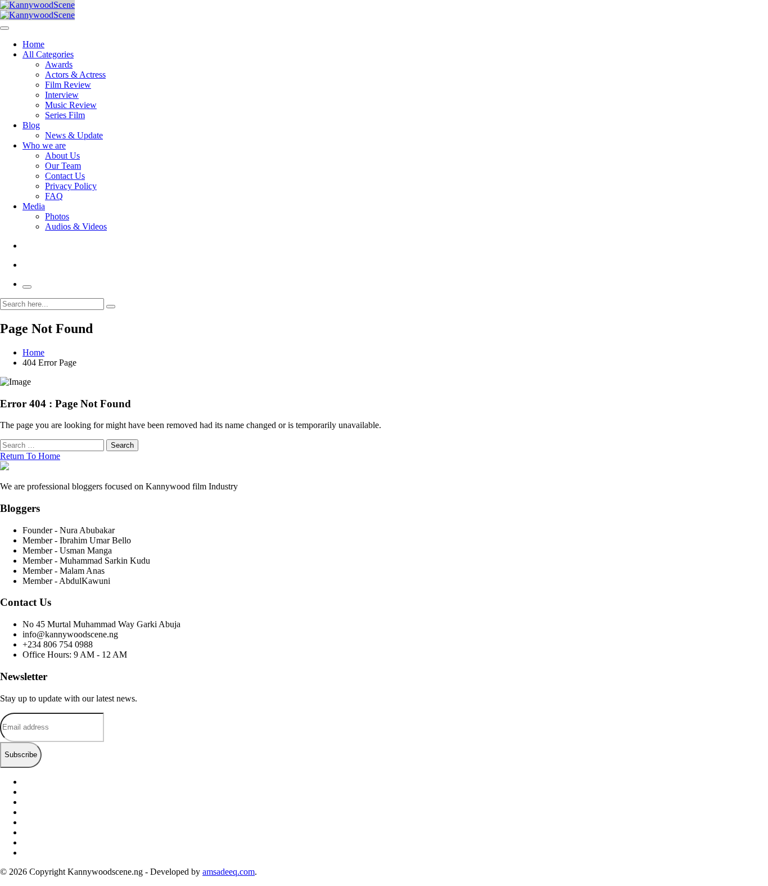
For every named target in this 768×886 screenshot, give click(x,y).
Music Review (71, 105)
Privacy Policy (71, 186)
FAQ (54, 196)
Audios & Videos (76, 226)
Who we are (44, 145)
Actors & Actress (75, 74)
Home (33, 44)
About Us (62, 155)
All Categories (48, 54)
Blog (31, 125)
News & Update (74, 135)
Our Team (63, 165)
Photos (57, 216)
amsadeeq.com (228, 871)
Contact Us (65, 176)
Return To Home (30, 456)
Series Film (65, 115)
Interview (62, 95)
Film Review (68, 84)
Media (33, 206)
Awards (59, 64)
